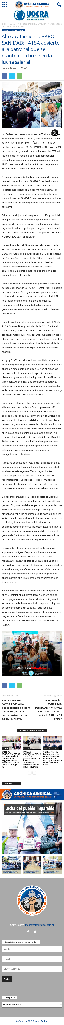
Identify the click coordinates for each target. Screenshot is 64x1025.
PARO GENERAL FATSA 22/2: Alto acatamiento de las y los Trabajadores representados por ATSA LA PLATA (16, 709)
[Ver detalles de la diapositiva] (32, 15)
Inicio (4, 24)
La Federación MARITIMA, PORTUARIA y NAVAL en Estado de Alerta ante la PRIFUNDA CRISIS (48, 709)
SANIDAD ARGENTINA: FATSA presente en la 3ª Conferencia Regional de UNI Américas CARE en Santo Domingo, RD (11, 759)
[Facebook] (28, 932)
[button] (58, 5)
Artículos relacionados (32, 730)
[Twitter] (35, 932)
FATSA (12, 24)
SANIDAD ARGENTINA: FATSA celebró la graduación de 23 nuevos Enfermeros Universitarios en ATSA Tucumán (32, 759)
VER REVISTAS (11, 783)
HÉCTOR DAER (17, 30)
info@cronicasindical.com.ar (39, 925)
